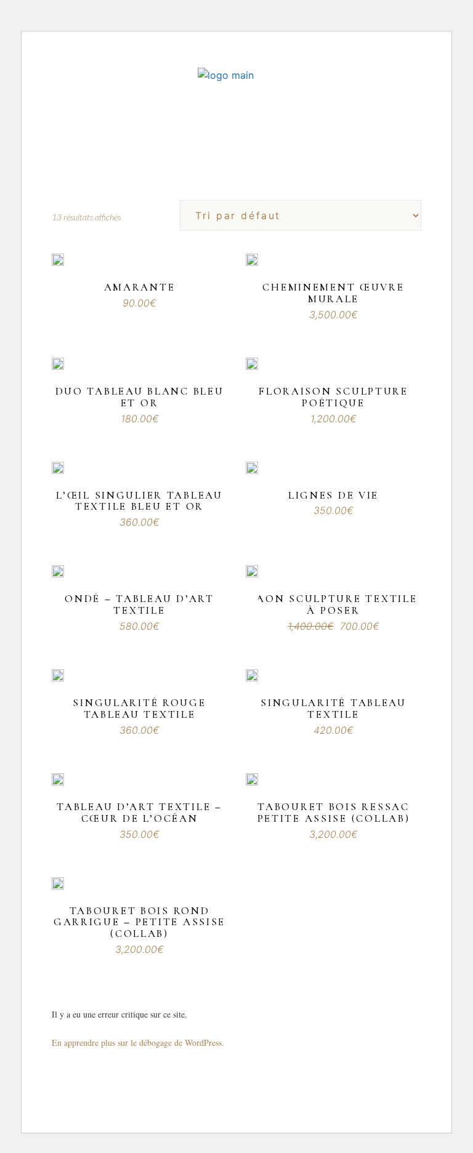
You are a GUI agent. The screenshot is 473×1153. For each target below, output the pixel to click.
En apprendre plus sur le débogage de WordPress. (138, 1042)
